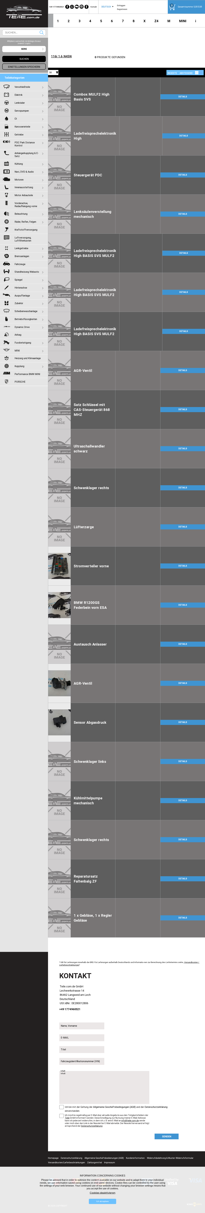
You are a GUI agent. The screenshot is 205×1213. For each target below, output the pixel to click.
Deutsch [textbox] (106, 6)
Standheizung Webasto (27, 271)
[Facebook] (67, 7)
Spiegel (18, 279)
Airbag (18, 334)
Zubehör (19, 303)
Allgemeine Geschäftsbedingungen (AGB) (114, 1106)
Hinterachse (21, 287)
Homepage (53, 1158)
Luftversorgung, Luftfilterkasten (23, 239)
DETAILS (182, 96)
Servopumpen (22, 110)
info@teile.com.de (130, 1120)
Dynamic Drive (22, 327)
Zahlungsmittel (94, 1162)
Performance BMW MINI (27, 374)
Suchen (41, 33)
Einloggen (121, 5)
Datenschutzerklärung (156, 1106)
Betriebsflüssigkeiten (26, 319)
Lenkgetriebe (21, 248)
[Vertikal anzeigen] (196, 72)
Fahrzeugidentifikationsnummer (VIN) (80, 1061)
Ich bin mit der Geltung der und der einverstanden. (116, 1108)
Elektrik (19, 94)
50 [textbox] (50, 72)
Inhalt (63, 1071)
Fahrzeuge (20, 264)
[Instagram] (82, 7)
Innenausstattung (24, 187)
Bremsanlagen (22, 256)
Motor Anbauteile (24, 195)
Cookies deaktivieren (102, 1192)
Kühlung (19, 163)
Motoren (19, 179)
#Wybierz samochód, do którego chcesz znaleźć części (24, 42)
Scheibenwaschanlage (26, 311)
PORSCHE (20, 381)
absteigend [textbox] (186, 73)
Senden (166, 1136)
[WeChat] (77, 7)
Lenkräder (20, 102)
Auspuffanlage (22, 295)
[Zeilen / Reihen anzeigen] (201, 72)
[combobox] (106, 7)
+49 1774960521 (69, 1009)
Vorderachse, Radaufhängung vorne (26, 205)
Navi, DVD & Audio (24, 171)
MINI (182, 21)
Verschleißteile (22, 86)
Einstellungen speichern (24, 66)
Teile (67, 1118)
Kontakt (93, 7)
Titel (63, 1049)
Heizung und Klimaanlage (28, 358)
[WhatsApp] (72, 7)
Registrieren (122, 9)
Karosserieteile (22, 126)
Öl (16, 118)
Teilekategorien (14, 77)
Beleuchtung (21, 213)
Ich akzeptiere (102, 1201)
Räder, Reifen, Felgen (25, 221)
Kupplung (19, 366)
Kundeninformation (135, 1158)
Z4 (156, 21)
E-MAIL (65, 1037)
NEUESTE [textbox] (172, 73)
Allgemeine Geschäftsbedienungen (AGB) (104, 1158)
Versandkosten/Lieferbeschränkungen (66, 1162)
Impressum (109, 1162)
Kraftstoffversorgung (26, 229)
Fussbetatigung (23, 342)
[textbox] (24, 49)
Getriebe (19, 134)
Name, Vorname (69, 1025)
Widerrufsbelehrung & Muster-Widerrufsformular (170, 1158)
